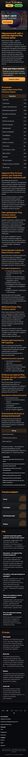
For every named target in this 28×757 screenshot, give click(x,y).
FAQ (2, 729)
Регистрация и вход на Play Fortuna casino (14, 473)
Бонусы (3, 740)
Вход (9, 5)
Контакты (3, 735)
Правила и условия (6, 719)
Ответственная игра (6, 724)
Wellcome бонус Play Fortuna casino (12, 475)
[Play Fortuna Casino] (14, 2)
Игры (2, 742)
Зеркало (3, 745)
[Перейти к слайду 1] (13, 28)
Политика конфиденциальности (9, 721)
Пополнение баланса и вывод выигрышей (14, 485)
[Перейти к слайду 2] (14, 28)
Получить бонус (14, 79)
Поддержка (4, 732)
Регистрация (18, 5)
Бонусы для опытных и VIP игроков (12, 478)
